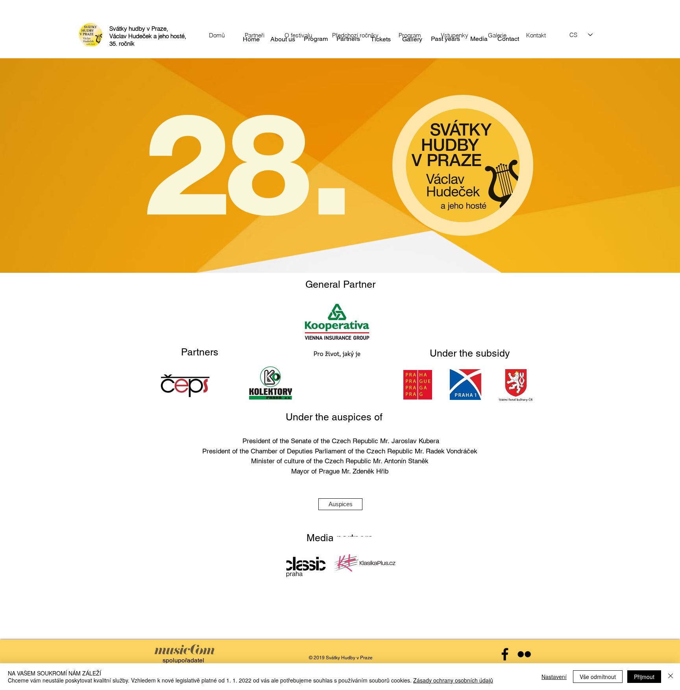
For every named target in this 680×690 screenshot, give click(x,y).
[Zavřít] (670, 677)
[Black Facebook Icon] (505, 654)
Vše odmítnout (598, 677)
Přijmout (644, 677)
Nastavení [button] (554, 677)
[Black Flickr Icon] (524, 654)
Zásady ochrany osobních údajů (453, 680)
